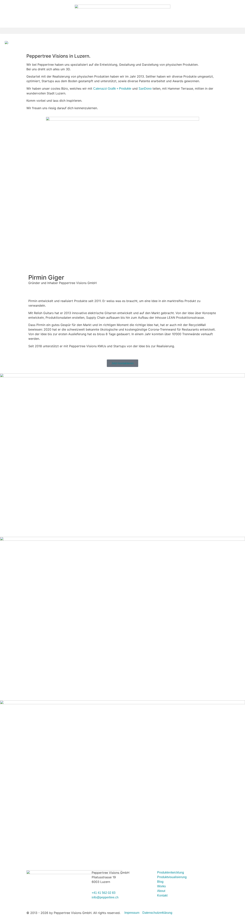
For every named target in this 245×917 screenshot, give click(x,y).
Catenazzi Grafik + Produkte (112, 88)
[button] (122, 31)
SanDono (145, 88)
